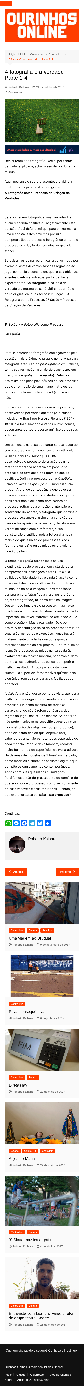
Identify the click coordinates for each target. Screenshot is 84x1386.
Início (8, 1374)
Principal (47, 930)
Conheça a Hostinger (63, 1350)
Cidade (15, 1150)
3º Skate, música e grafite (31, 1240)
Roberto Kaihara (18, 87)
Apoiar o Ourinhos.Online (33, 1379)
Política (33, 1077)
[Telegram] (32, 823)
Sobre (8, 1379)
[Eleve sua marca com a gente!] (42, 149)
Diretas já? (18, 1085)
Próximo (65, 871)
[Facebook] (24, 823)
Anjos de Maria (22, 1158)
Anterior (18, 871)
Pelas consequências (27, 1011)
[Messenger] (16, 823)
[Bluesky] (40, 823)
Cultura (33, 930)
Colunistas (37, 1374)
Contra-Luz (15, 92)
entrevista (47, 1150)
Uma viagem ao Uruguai (30, 938)
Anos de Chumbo (60, 1374)
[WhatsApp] (9, 823)
